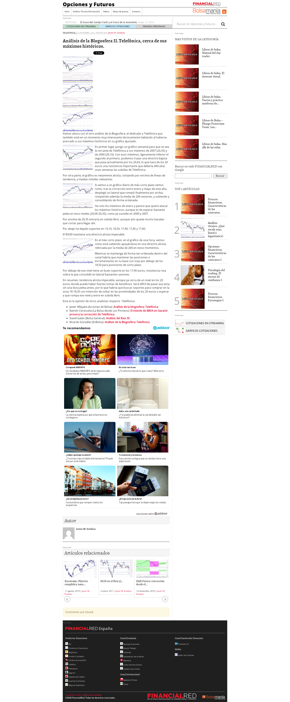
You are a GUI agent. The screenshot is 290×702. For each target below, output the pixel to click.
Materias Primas (130, 680)
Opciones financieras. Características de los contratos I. (217, 253)
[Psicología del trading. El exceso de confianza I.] (193, 275)
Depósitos (72, 652)
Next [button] (165, 601)
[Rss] (224, 12)
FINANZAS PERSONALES (154, 26)
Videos (106, 11)
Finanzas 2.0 (183, 644)
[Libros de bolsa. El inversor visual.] (187, 78)
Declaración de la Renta (133, 656)
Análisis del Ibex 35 (118, 318)
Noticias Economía (131, 644)
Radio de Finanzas (186, 655)
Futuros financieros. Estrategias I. (216, 297)
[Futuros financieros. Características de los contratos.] (193, 204)
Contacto (136, 11)
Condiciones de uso (74, 694)
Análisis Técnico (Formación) (86, 11)
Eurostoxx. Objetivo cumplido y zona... (76, 582)
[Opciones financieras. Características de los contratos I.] (193, 251)
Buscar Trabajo (129, 648)
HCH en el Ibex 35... (111, 581)
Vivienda (127, 652)
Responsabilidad (94, 694)
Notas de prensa (120, 11)
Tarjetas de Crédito (76, 677)
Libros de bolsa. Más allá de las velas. (214, 145)
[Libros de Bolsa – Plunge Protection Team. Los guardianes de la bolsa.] (187, 125)
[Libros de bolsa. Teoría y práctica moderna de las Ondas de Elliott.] (187, 101)
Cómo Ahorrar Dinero (132, 664)
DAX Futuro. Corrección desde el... (150, 582)
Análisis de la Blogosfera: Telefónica (127, 322)
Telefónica (69, 32)
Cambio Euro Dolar (131, 669)
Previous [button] (67, 601)
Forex (125, 684)
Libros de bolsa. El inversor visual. (213, 75)
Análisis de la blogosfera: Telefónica (135, 307)
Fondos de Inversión (77, 660)
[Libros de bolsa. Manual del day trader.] (187, 54)
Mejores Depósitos (76, 685)
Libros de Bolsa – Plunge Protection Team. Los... (213, 123)
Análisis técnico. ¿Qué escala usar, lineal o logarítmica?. (216, 229)
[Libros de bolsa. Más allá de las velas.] (187, 149)
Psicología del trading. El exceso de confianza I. (216, 275)
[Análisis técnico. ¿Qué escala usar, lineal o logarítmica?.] (193, 227)
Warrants (127, 660)
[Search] (223, 24)
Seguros (71, 673)
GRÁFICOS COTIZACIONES (117, 26)
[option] (123, 22)
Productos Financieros (78, 648)
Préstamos (73, 668)
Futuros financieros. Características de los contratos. (217, 206)
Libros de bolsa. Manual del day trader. (211, 52)
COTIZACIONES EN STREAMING (81, 26)
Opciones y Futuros (89, 4)
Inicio (67, 11)
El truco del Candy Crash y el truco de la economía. (108, 22)
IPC (69, 644)
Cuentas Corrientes (76, 681)
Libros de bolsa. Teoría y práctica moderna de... (212, 100)
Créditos (72, 664)
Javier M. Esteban (116, 32)
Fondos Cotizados (76, 656)
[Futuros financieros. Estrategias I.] (193, 298)
